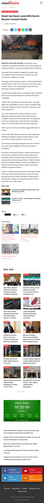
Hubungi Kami (22, 491)
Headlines (5, 11)
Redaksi (24, 488)
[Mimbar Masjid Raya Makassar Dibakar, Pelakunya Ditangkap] (10, 229)
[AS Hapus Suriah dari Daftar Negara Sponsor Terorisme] (12, 351)
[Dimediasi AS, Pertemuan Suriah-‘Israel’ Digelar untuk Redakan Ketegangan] (31, 372)
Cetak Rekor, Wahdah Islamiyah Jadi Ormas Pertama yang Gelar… (25, 190)
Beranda (7, 488)
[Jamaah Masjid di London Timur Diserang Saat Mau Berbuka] (29, 229)
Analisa (6, 274)
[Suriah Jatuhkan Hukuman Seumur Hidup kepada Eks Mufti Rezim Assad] (31, 351)
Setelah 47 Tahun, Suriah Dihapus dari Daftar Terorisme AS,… (26, 199)
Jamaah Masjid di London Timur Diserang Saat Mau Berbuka (29, 237)
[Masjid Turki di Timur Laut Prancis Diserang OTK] (10, 248)
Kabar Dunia (13, 11)
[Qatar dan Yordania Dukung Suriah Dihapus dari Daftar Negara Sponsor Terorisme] (12, 303)
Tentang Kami (15, 488)
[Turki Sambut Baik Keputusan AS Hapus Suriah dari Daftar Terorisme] (31, 303)
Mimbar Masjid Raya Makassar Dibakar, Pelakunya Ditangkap (8, 237)
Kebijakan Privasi (34, 488)
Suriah (26, 274)
